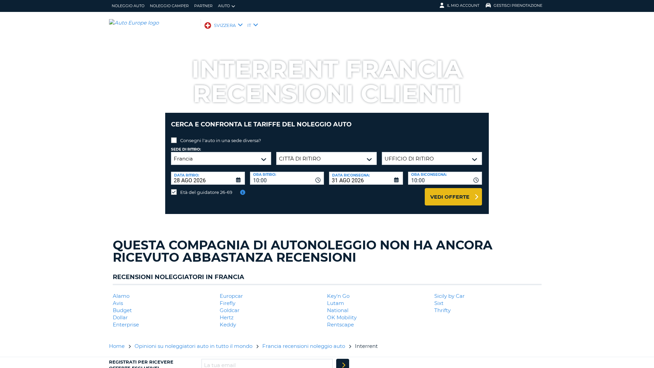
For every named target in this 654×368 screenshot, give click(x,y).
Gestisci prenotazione (518, 5)
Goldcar (229, 310)
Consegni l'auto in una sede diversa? (220, 140)
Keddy (228, 324)
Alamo (121, 296)
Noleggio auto (128, 5)
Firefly (227, 303)
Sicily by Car (449, 296)
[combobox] (287, 178)
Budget (122, 310)
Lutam (335, 303)
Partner (203, 5)
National (337, 310)
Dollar (120, 317)
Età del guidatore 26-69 (206, 192)
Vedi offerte (449, 197)
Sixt (438, 303)
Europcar (231, 296)
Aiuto (224, 5)
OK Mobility (342, 317)
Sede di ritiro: (186, 149)
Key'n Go (338, 296)
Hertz (227, 317)
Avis (118, 303)
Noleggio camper (169, 5)
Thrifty (442, 310)
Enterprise (126, 324)
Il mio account (463, 5)
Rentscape (340, 324)
